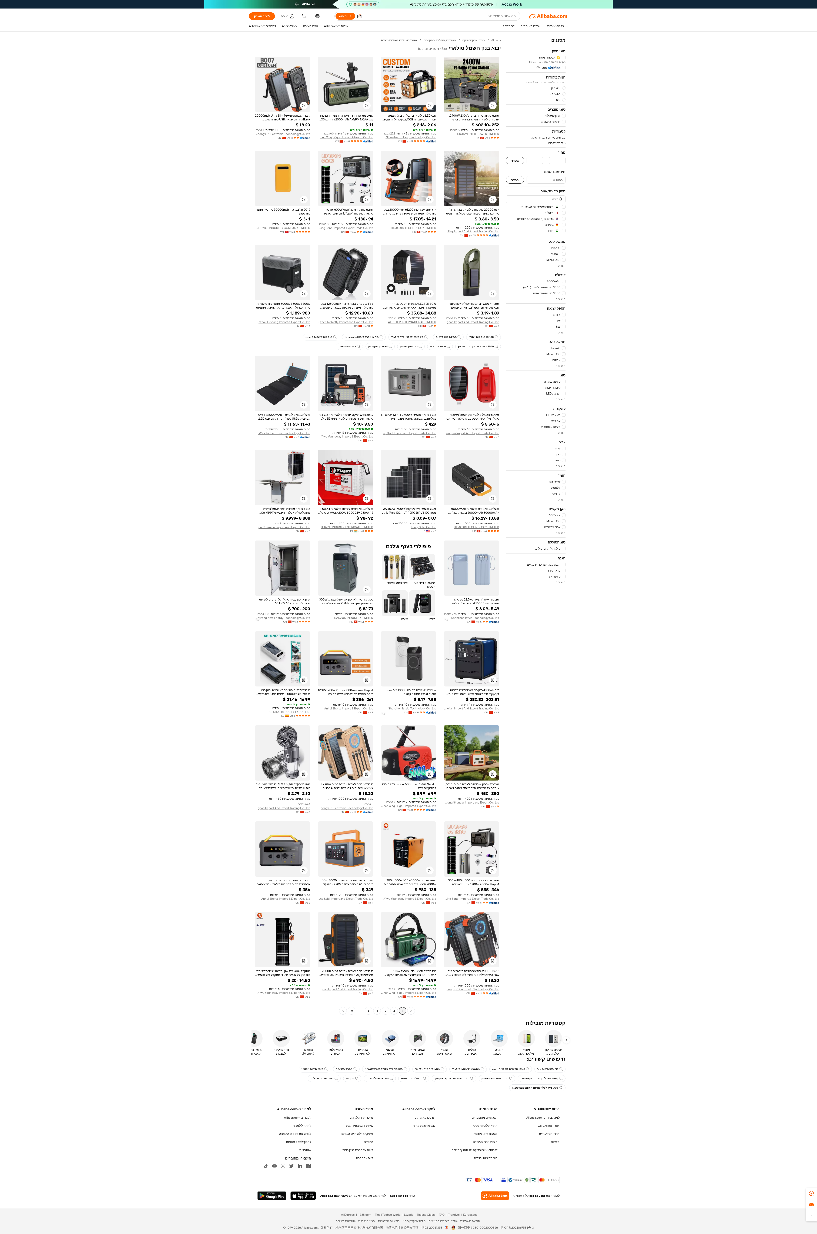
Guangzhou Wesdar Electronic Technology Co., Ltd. (282, 433)
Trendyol (454, 1214)
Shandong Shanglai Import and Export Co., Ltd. (471, 802)
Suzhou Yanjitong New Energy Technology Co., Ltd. (282, 617)
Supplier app (399, 1195)
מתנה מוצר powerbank (494, 1078)
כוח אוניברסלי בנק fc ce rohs (362, 337)
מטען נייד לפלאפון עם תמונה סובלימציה (535, 1087)
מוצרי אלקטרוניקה (473, 40)
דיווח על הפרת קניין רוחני (357, 1150)
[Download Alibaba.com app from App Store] (303, 1195)
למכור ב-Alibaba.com (297, 1117)
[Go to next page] (343, 1011)
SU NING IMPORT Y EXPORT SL (289, 712)
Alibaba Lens (536, 1195)
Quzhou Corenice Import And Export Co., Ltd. (282, 527)
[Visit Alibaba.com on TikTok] (266, 1165)
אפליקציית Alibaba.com (336, 1195)
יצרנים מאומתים (424, 1117)
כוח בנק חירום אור (547, 1069)
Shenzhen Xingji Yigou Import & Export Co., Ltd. (345, 137)
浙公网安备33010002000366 (478, 1227)
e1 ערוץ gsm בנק (378, 346)
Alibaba (496, 40)
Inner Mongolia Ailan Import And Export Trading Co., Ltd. (471, 708)
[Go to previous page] (411, 1011)
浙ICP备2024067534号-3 (517, 1227)
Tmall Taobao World (387, 1214)
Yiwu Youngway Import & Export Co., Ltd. (346, 436)
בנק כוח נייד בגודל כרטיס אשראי (384, 1069)
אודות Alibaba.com (547, 1108)
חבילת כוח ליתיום (446, 337)
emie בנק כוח (438, 346)
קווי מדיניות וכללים (485, 1158)
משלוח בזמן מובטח (485, 1133)
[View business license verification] (447, 1227)
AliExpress (348, 1214)
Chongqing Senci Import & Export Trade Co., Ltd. (345, 228)
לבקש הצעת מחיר (424, 1125)
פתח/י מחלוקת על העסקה (357, 1133)
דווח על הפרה (364, 1158)
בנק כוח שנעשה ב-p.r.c (319, 337)
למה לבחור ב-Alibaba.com (543, 1117)
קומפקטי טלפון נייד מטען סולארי (539, 1078)
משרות (555, 1142)
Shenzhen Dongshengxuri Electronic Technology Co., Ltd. (282, 134)
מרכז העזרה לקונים (361, 1117)
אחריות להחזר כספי (485, 1125)
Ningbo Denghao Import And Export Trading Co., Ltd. (471, 322)
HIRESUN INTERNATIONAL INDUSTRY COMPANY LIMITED (282, 228)
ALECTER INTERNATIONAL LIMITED (412, 322)
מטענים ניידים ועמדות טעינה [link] (399, 40)
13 (351, 1010)
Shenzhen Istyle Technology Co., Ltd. (475, 617)
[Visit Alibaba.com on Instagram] (283, 1165)
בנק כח (350, 1078)
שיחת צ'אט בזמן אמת (359, 1125)
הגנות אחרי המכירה (485, 1142)
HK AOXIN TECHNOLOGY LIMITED (413, 228)
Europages (470, 1214)
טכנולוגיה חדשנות (411, 1078)
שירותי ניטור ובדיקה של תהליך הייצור (474, 1150)
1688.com (364, 1214)
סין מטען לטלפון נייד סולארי (407, 337)
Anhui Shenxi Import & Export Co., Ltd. (348, 708)
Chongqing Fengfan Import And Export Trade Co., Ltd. (471, 433)
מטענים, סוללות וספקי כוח (439, 40)
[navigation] (536, 526)
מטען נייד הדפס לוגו (322, 1078)
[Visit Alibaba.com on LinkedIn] (300, 1165)
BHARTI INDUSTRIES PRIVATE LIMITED (347, 527)
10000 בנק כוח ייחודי (481, 337)
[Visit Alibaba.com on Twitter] (291, 1165)
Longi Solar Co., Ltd (423, 527)
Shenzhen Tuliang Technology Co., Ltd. (411, 137)
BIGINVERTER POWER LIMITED (478, 134)
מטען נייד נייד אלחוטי (427, 1069)
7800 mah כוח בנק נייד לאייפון (476, 346)
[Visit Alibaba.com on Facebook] (308, 1165)
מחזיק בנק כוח (344, 1069)
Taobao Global (426, 1214)
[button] (359, 16)
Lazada (408, 1214)
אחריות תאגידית (549, 1133)
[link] (811, 1193)
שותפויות (305, 1150)
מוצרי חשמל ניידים (378, 1078)
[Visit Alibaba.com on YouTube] (274, 1165)
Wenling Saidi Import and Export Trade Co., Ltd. (408, 433)
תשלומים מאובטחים (484, 1117)
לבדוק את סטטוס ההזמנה (295, 1133)
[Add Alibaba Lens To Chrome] (495, 1195)
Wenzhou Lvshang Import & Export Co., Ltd (282, 322)
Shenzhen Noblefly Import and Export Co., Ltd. (345, 322)
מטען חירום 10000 (312, 1069)
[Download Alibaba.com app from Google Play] (271, 1195)
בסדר (515, 160)
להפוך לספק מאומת (298, 1142)
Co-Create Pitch (549, 1125)
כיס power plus (409, 346)
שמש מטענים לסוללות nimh (508, 1069)
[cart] (303, 17)
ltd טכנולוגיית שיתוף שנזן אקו (451, 1078)
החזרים (368, 1142)
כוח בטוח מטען (347, 346)
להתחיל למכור (302, 1125)
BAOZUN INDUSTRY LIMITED (353, 617)
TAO (441, 1214)
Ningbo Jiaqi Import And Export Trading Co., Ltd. (471, 231)
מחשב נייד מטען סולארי (466, 1069)
